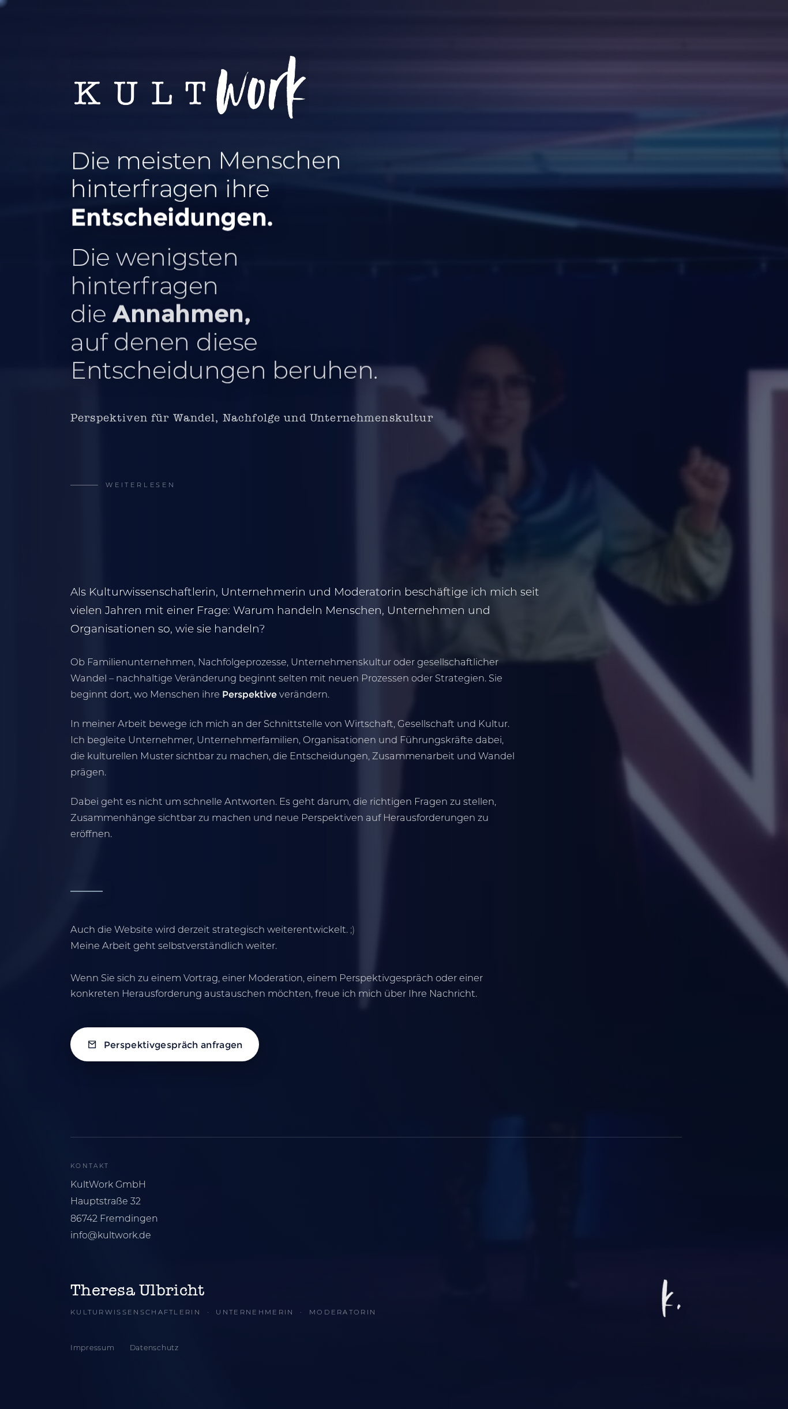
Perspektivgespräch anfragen (173, 1044)
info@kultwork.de (110, 1235)
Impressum (92, 1347)
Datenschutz (154, 1347)
